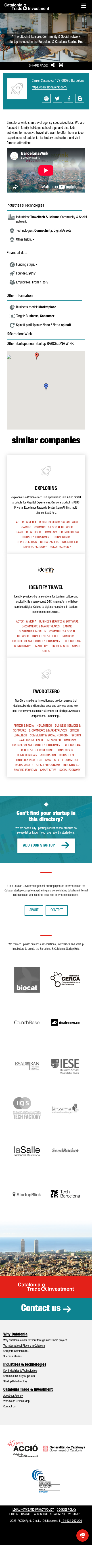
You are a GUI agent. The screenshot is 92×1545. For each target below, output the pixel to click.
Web (46, 98)
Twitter (57, 98)
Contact (56, 910)
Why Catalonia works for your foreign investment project (35, 1340)
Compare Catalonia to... (16, 1351)
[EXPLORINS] (46, 504)
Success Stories (12, 1356)
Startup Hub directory (15, 1381)
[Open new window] (82, 1535)
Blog (79, 98)
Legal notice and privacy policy (33, 1509)
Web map (73, 1514)
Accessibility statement (49, 1514)
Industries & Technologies (24, 1365)
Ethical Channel (20, 1514)
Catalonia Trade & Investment (28, 1390)
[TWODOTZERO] (46, 717)
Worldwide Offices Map (16, 1401)
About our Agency (13, 1396)
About (33, 910)
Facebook (68, 98)
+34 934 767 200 (71, 1521)
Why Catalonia (15, 1335)
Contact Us (9, 1406)
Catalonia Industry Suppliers (19, 1376)
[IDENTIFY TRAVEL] (46, 606)
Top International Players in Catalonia (24, 1346)
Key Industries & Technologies (20, 1371)
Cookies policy (66, 1509)
